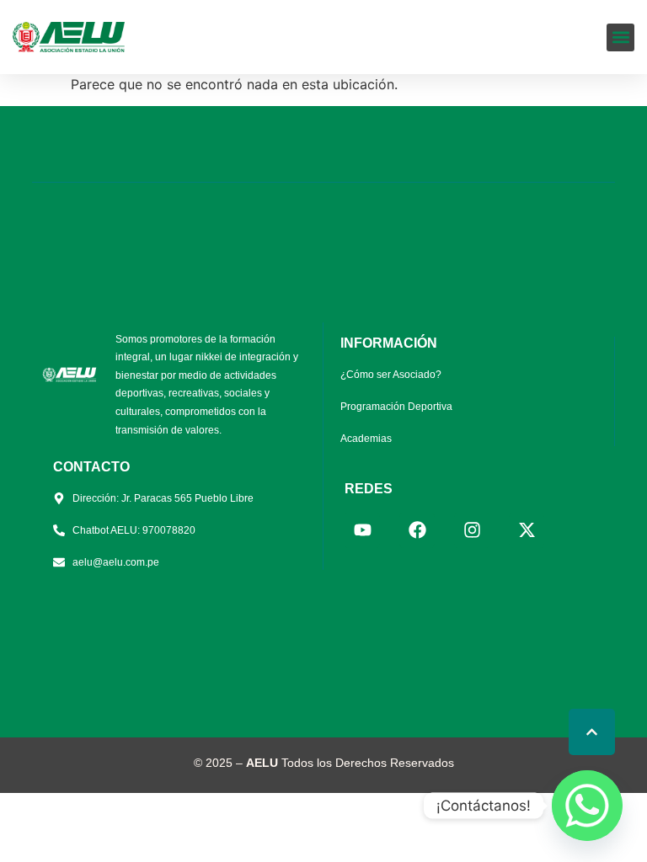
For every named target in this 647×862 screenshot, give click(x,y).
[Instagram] (471, 530)
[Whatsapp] (587, 805)
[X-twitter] (526, 530)
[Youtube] (362, 530)
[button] (620, 37)
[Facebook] (417, 530)
